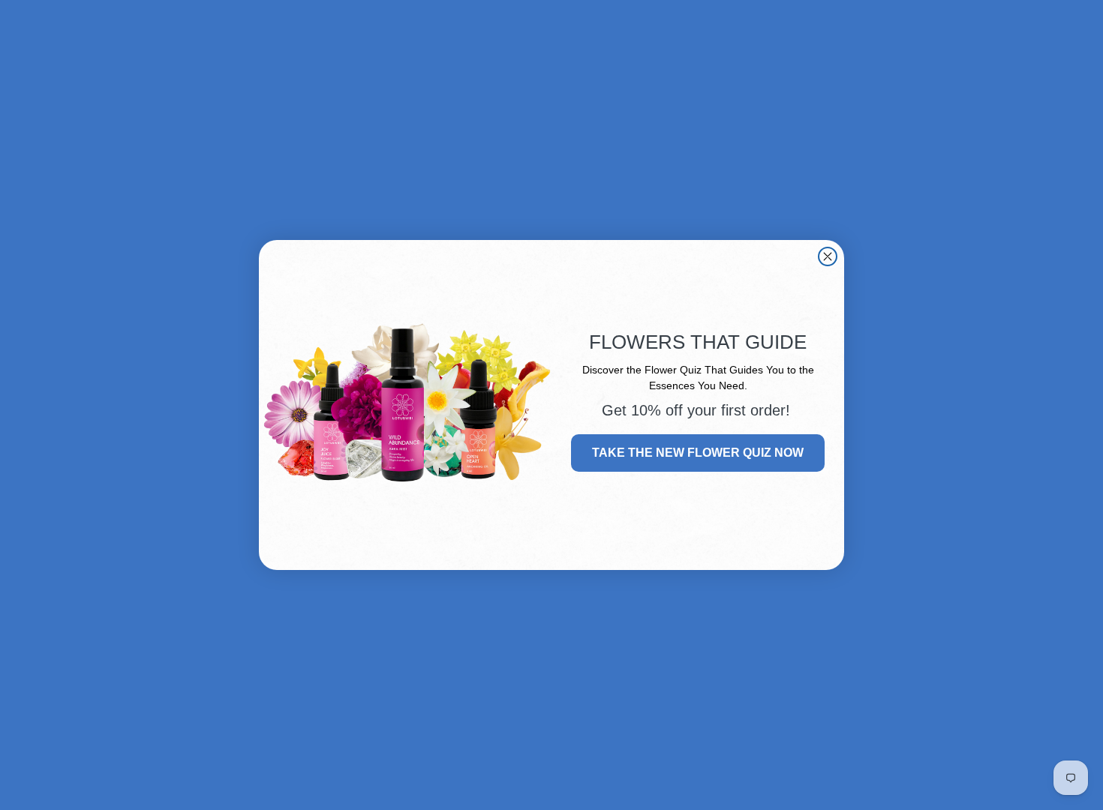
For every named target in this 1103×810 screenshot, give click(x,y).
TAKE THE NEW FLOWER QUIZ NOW (698, 452)
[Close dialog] (828, 257)
